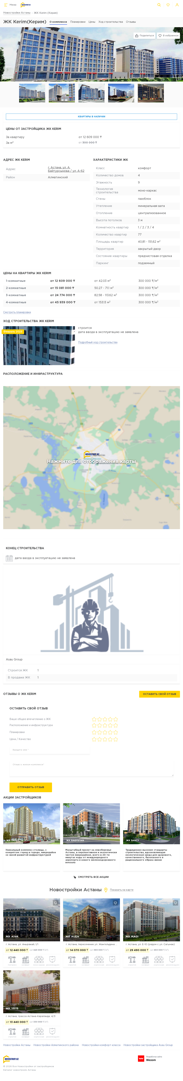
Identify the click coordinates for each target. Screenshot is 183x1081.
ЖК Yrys (12, 1008)
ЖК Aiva (12, 936)
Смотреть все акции (93, 877)
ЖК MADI (132, 936)
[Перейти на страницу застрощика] (91, 610)
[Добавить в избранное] (55, 903)
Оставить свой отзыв (159, 694)
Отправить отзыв (30, 787)
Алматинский (58, 177)
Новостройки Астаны (16, 13)
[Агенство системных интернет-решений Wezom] (150, 1058)
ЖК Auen (72, 936)
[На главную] (26, 5)
